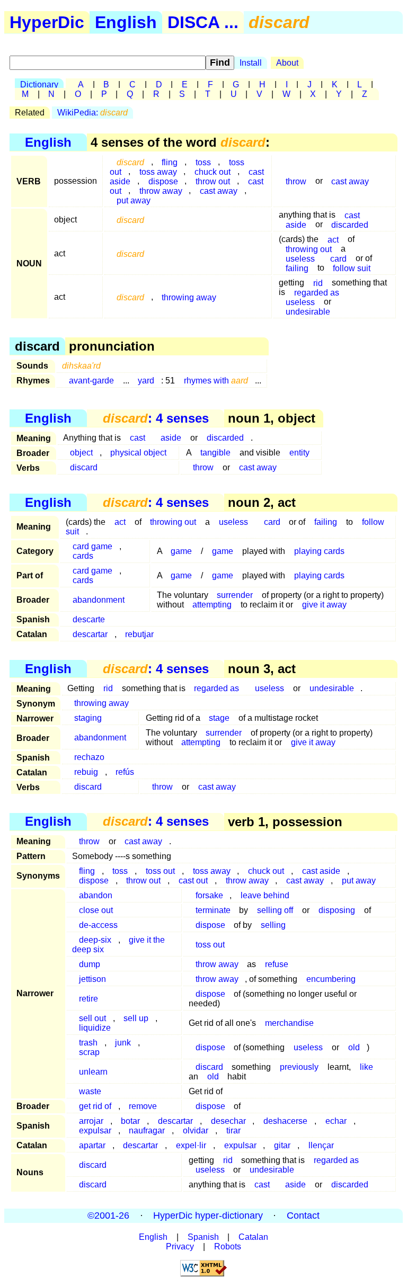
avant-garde (91, 380)
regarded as (216, 688)
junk (123, 1042)
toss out (210, 944)
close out (96, 910)
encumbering (331, 979)
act (120, 521)
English (126, 22)
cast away (218, 190)
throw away (160, 190)
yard (146, 380)
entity (299, 452)
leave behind (265, 895)
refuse (276, 964)
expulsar (95, 1130)
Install (251, 62)
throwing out (173, 521)
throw (296, 180)
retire (88, 998)
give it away (324, 604)
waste (90, 1091)
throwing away (189, 296)
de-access (98, 925)
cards (83, 555)
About (287, 62)
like (366, 1066)
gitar (282, 1145)
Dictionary (39, 84)
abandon (95, 895)
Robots (227, 1246)
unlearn (93, 1071)
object (81, 452)
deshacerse (285, 1120)
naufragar (147, 1130)
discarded (349, 224)
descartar (90, 634)
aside (296, 224)
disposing (336, 910)
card (272, 521)
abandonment (99, 599)
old (354, 1047)
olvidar (195, 1130)
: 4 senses (156, 418)
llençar (321, 1145)
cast (137, 437)
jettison (92, 979)
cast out (193, 880)
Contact (303, 1215)
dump (89, 964)
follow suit (351, 267)
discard (84, 467)
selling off (275, 910)
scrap (89, 1052)
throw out (143, 880)
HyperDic (47, 22)
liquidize (95, 1027)
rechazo (89, 757)
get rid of (95, 1106)
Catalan (253, 1236)
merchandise (289, 1022)
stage (219, 717)
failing (297, 267)
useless (233, 521)
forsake (209, 895)
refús (125, 771)
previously (299, 1066)
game (181, 551)
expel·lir (191, 1145)
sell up (135, 1018)
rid (108, 688)
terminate (213, 910)
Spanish (203, 1236)
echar (336, 1120)
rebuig (86, 771)
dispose (94, 880)
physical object (138, 452)
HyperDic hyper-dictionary (208, 1215)
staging (88, 717)
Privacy (180, 1246)
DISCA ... (202, 22)
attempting (212, 604)
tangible (215, 452)
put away (134, 199)
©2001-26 (108, 1215)
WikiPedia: (92, 112)
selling (273, 925)
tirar (233, 1130)
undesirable (308, 311)
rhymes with (216, 380)
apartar (92, 1145)
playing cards (319, 551)
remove (143, 1106)
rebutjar (139, 634)
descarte (89, 619)
